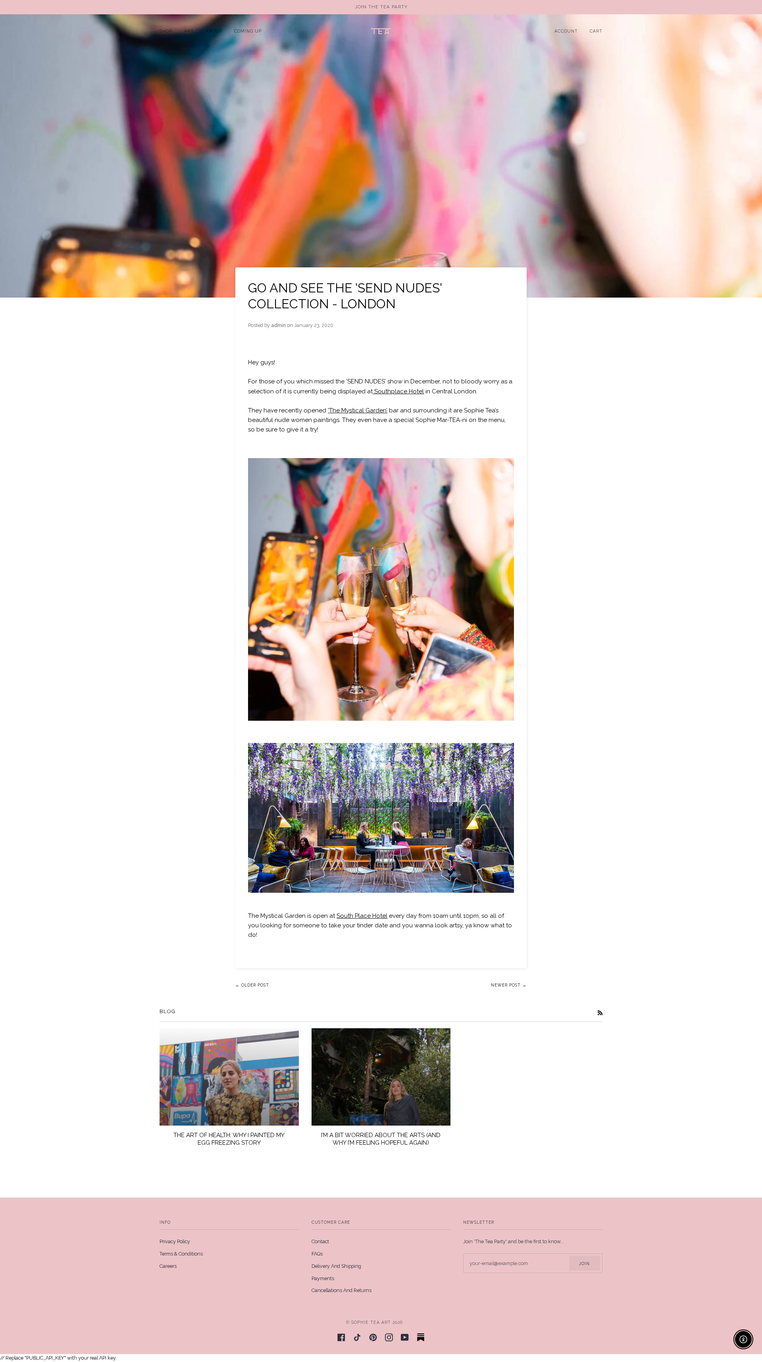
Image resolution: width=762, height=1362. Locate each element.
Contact (320, 1241)
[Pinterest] (373, 1337)
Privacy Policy (175, 1241)
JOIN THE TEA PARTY (381, 7)
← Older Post (252, 985)
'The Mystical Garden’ (357, 410)
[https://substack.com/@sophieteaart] (421, 1337)
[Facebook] (341, 1337)
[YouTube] (405, 1337)
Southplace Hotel (398, 391)
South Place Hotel (362, 915)
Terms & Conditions (181, 1254)
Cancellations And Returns (341, 1290)
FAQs (317, 1254)
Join (584, 1263)
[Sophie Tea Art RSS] (600, 1012)
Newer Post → (509, 985)
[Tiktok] (357, 1337)
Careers (168, 1266)
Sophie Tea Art (371, 1322)
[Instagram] (389, 1337)
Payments (323, 1278)
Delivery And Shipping (336, 1266)
